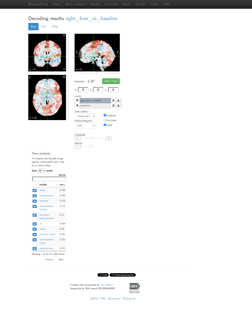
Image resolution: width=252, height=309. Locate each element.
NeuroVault (114, 298)
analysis (43, 184)
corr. (62, 184)
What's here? (111, 81)
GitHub (94, 298)
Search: (62, 175)
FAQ (103, 298)
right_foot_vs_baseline (91, 18)
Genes (126, 4)
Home (56, 4)
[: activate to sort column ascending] (35, 185)
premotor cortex (47, 234)
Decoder (140, 4)
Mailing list (129, 298)
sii (40, 223)
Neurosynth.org (38, 4)
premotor (44, 200)
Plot (43, 26)
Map (33, 26)
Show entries (42, 170)
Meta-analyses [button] (74, 4)
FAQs (166, 4)
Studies (95, 4)
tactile (42, 228)
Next (61, 259)
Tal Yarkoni (106, 284)
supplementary (46, 248)
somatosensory (46, 195)
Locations (111, 4)
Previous (49, 259)
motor (42, 190)
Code (154, 4)
